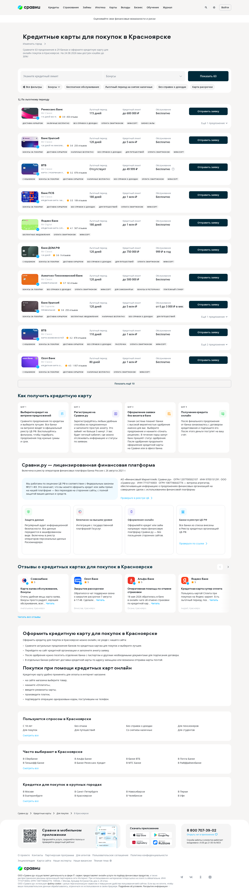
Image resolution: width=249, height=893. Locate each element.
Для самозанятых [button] (124, 289)
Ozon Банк (91, 578)
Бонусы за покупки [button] (33, 152)
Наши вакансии (83, 860)
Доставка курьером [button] (33, 123)
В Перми (183, 791)
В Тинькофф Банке (33, 762)
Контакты (37, 855)
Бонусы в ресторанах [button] (148, 289)
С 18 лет (27, 725)
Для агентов (83, 855)
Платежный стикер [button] (173, 289)
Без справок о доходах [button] (86, 123)
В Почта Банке (186, 758)
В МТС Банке (133, 762)
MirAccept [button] (132, 123)
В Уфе (181, 795)
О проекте (24, 855)
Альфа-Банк (146, 578)
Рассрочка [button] (120, 344)
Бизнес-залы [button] (148, 123)
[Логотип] (29, 868)
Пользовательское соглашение (110, 855)
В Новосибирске (135, 791)
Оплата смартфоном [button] (112, 123)
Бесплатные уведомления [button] (36, 234)
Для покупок (30, 730)
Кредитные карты (42, 813)
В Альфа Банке (83, 758)
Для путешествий (85, 730)
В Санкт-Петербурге (86, 791)
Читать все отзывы (29, 617)
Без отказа (81, 725)
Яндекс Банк (199, 578)
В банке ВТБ (133, 758)
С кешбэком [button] (29, 179)
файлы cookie (54, 883)
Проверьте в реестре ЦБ (135, 498)
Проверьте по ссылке (191, 543)
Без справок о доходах (139, 725)
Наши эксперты (62, 860)
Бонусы (52, 87)
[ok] (200, 877)
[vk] (191, 877)
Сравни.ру (23, 813)
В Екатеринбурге (33, 795)
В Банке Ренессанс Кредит (90, 762)
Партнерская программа (59, 855)
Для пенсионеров (188, 725)
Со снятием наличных (139, 730)
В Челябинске (134, 795)
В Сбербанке (30, 758)
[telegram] (181, 877)
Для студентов (186, 730)
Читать (50, 603)
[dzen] (210, 877)
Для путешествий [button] (135, 152)
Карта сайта (44, 860)
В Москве (28, 791)
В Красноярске (83, 795)
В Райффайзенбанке (189, 762)
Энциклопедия (26, 860)
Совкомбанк (39, 578)
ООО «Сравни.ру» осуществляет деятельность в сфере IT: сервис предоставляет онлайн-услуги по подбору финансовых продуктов (83, 875)
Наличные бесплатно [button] (58, 123)
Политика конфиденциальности (149, 855)
